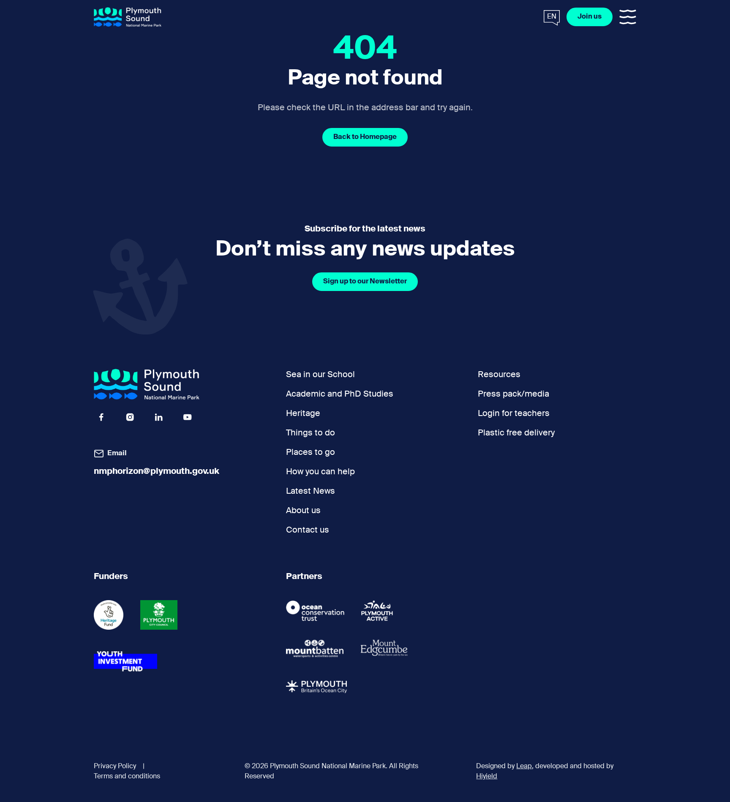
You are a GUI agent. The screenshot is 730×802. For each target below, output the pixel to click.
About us (303, 511)
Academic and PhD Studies (339, 394)
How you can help (320, 472)
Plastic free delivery (516, 433)
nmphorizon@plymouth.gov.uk (156, 472)
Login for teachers (514, 414)
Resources (499, 375)
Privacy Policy (115, 766)
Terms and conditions (127, 776)
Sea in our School (320, 375)
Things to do (310, 433)
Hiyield (486, 776)
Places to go (310, 453)
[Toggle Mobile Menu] (627, 16)
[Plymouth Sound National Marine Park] (127, 17)
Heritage (303, 414)
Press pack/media (513, 394)
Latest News (310, 491)
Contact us (307, 530)
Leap (524, 766)
